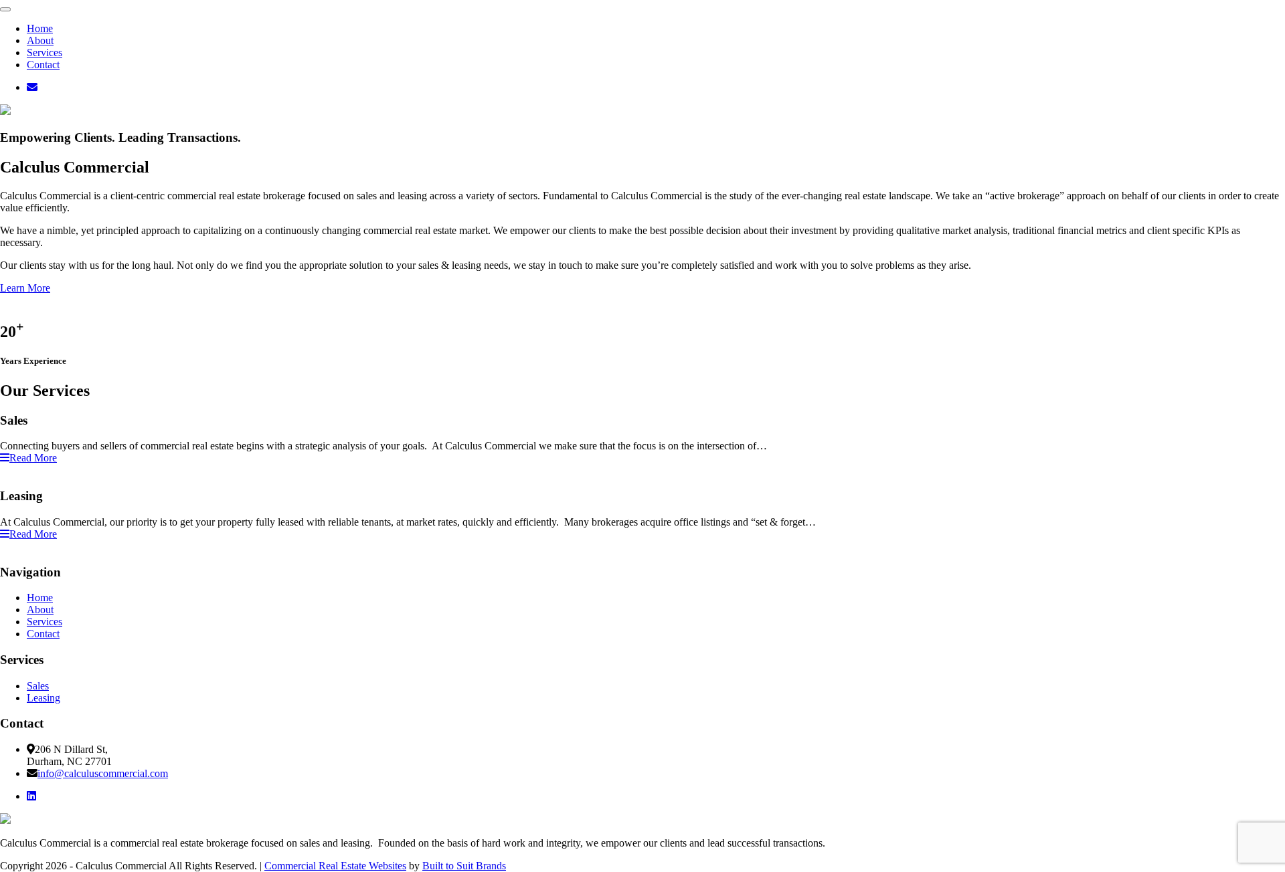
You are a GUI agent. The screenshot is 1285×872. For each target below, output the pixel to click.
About (40, 40)
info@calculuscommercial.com (102, 773)
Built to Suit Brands (464, 865)
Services (44, 52)
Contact (43, 64)
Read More (33, 457)
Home (40, 28)
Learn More (25, 288)
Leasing (43, 697)
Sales (38, 685)
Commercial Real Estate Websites (335, 865)
